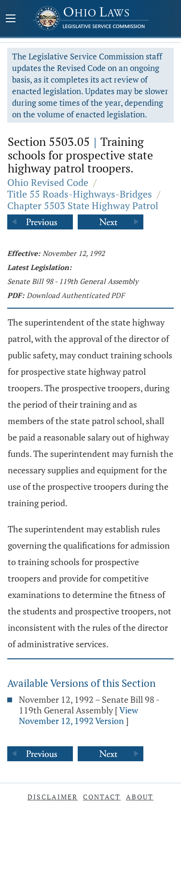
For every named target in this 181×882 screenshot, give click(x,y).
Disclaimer (53, 796)
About (139, 796)
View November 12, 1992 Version (78, 715)
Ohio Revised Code (47, 182)
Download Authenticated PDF (76, 295)
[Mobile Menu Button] (10, 19)
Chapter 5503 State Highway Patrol (82, 205)
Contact (102, 796)
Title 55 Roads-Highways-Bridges (79, 193)
